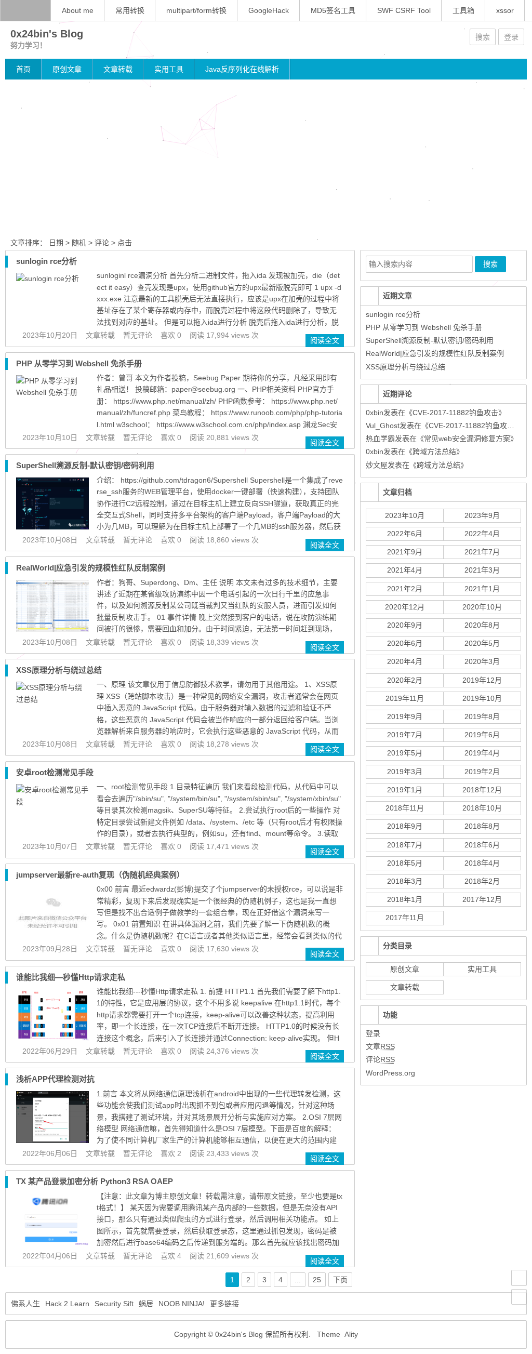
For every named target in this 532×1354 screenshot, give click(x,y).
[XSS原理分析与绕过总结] (52, 699)
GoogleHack (268, 10)
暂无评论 (137, 335)
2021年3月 (482, 570)
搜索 (482, 37)
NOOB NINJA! (181, 1303)
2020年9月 (404, 625)
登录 (511, 37)
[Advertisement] (266, 157)
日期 (55, 242)
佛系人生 (25, 1303)
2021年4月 (404, 570)
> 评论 (98, 242)
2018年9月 (404, 826)
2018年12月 (482, 790)
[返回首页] (25, 10)
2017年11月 (404, 917)
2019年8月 (482, 716)
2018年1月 (404, 899)
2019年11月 (404, 698)
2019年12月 (482, 680)
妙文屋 (377, 465)
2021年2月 (404, 589)
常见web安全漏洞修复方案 (467, 438)
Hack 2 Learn (67, 1303)
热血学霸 (380, 438)
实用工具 (168, 69)
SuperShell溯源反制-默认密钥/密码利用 (85, 465)
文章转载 (117, 69)
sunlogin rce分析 (46, 261)
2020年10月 (482, 607)
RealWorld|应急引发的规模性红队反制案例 (90, 567)
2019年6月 (482, 735)
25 (317, 1280)
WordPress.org (390, 1073)
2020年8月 (482, 625)
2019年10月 (482, 698)
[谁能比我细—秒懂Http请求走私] (52, 1038)
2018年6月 (482, 845)
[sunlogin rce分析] (47, 278)
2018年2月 (482, 881)
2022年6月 (404, 533)
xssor (505, 10)
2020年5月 (482, 643)
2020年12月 (404, 607)
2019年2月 (482, 771)
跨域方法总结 (434, 451)
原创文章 (67, 69)
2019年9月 (404, 716)
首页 (23, 69)
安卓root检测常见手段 (55, 772)
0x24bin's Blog (46, 33)
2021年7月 (482, 552)
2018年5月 (404, 863)
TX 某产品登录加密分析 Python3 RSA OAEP (94, 1181)
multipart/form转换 (196, 10)
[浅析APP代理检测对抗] (52, 1140)
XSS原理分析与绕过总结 (59, 670)
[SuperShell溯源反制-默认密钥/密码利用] (52, 527)
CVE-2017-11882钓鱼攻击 (455, 412)
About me (78, 10)
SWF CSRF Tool (404, 10)
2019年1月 (404, 790)
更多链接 (224, 1303)
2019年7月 (404, 735)
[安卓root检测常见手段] (52, 802)
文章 (380, 1046)
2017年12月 (482, 899)
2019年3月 (404, 771)
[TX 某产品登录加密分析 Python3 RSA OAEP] (52, 1243)
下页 (340, 1280)
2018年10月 (482, 808)
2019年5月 (404, 753)
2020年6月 (404, 643)
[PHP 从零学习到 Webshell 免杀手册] (52, 392)
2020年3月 (482, 661)
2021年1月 (482, 589)
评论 (380, 1059)
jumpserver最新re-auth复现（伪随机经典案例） (100, 874)
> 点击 (121, 242)
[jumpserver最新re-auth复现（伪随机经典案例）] (52, 936)
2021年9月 (404, 552)
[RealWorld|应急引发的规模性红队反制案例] (52, 629)
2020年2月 (404, 680)
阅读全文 (324, 340)
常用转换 (129, 10)
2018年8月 (482, 826)
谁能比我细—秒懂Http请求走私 (70, 977)
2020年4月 (404, 661)
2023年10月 (404, 515)
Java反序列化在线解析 (242, 69)
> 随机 (75, 242)
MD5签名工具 (333, 10)
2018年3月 (404, 881)
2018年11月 (404, 808)
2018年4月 (482, 863)
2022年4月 (482, 533)
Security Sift (114, 1303)
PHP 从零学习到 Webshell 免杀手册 (79, 363)
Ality (351, 1334)
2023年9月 (482, 515)
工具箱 (463, 10)
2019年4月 (482, 753)
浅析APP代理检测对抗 (55, 1078)
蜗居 (146, 1303)
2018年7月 (404, 845)
